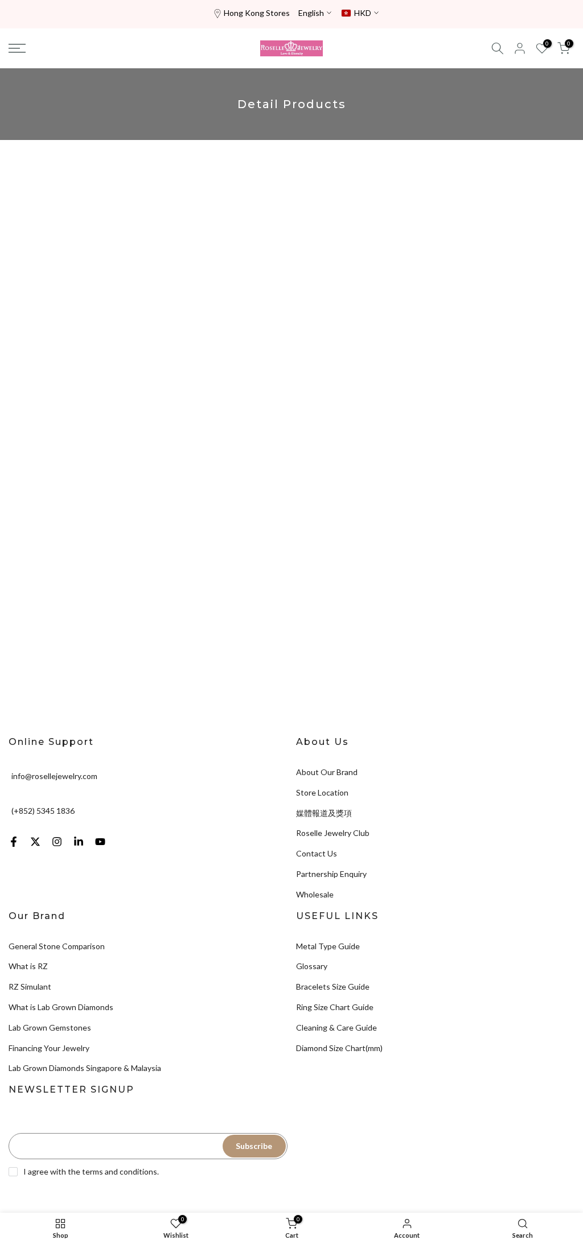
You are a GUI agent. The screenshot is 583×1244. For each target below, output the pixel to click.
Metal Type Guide (328, 946)
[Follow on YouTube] (100, 841)
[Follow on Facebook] (14, 841)
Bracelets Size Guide (332, 986)
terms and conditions (119, 1171)
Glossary (311, 966)
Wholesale (315, 894)
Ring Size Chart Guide (334, 1007)
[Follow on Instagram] (57, 841)
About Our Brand (327, 772)
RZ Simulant (30, 986)
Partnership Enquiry (331, 874)
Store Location (322, 792)
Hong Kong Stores (257, 13)
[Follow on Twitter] (35, 841)
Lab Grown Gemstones (50, 1027)
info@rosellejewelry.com (54, 776)
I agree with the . (91, 1171)
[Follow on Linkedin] (78, 841)
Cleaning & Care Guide (336, 1027)
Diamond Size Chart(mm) (339, 1048)
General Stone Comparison (57, 946)
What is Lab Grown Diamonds (61, 1007)
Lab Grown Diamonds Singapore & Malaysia (85, 1068)
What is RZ (28, 966)
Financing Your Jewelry (49, 1048)
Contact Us (316, 853)
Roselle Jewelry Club (332, 833)
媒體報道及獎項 (324, 813)
